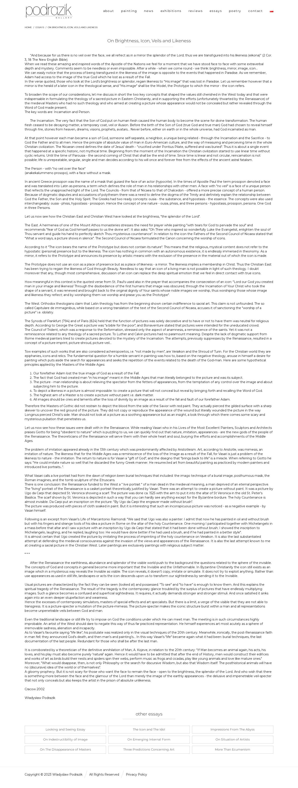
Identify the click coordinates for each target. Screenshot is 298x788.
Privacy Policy (136, 774)
